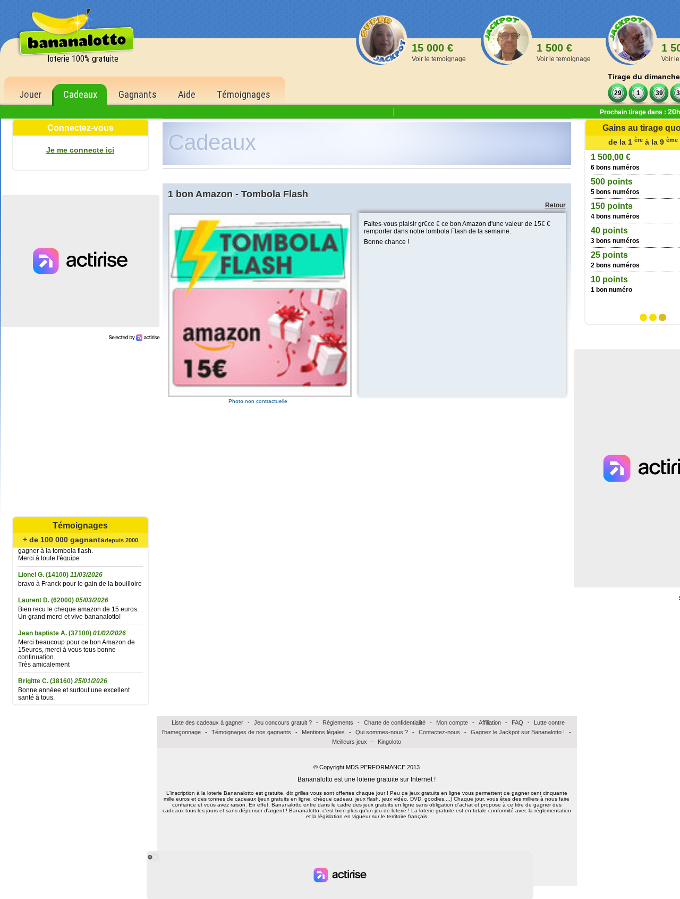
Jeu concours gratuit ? (283, 722)
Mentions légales (323, 732)
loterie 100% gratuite (83, 59)
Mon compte (452, 722)
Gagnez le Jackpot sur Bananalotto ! (518, 732)
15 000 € (439, 52)
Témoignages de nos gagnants (251, 732)
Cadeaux (80, 94)
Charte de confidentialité (395, 722)
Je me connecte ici (80, 150)
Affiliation (490, 722)
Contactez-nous (439, 732)
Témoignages (243, 94)
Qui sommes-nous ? (381, 732)
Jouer (30, 94)
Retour (555, 205)
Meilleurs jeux (349, 741)
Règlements (337, 722)
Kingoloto (389, 741)
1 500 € (564, 52)
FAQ (517, 722)
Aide (187, 94)
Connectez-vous (80, 127)
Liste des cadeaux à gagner (207, 722)
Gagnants (137, 94)
